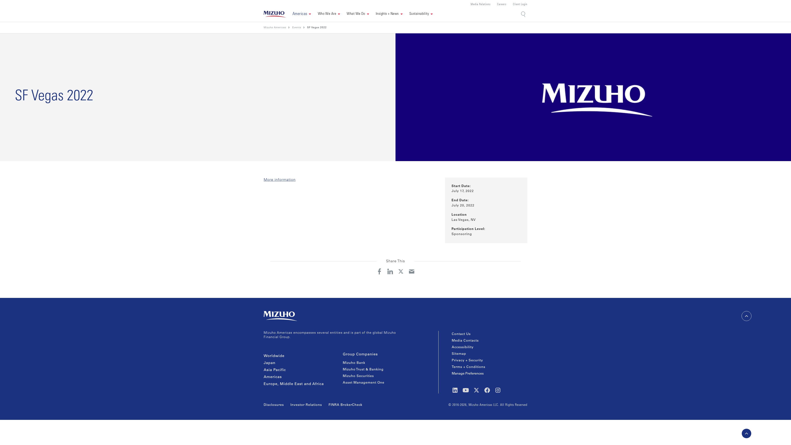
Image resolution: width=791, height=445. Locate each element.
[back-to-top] (746, 433)
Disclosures (274, 405)
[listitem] (296, 27)
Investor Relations (306, 405)
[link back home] (280, 316)
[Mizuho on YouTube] (465, 390)
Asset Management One (363, 382)
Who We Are (327, 14)
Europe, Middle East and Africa (294, 384)
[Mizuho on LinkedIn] (455, 390)
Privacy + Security (467, 360)
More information (280, 180)
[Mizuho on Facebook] (487, 390)
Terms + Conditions (468, 367)
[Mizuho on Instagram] (498, 390)
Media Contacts (465, 340)
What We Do (356, 14)
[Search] (523, 14)
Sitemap (459, 354)
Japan (269, 363)
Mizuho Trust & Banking (363, 369)
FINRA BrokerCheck (345, 405)
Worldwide (274, 356)
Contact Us (461, 334)
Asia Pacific (275, 370)
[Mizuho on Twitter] (476, 390)
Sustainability (419, 14)
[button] (302, 14)
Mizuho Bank (354, 363)
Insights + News (387, 14)
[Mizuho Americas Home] (275, 14)
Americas (273, 377)
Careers (501, 4)
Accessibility (463, 347)
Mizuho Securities (358, 376)
